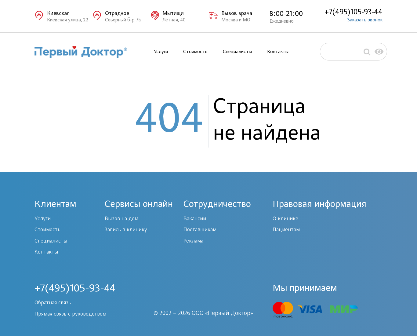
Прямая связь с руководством (70, 314)
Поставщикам (199, 230)
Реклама (193, 241)
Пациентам (286, 230)
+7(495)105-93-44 (354, 12)
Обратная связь (52, 303)
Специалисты (237, 51)
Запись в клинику (126, 230)
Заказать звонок (365, 20)
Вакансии (194, 219)
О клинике (285, 219)
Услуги (161, 51)
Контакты (277, 51)
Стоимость (195, 51)
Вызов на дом (121, 219)
